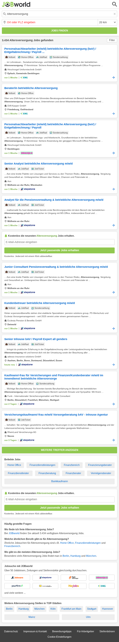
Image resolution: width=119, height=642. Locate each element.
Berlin (66, 556)
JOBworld (14, 533)
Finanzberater (73, 473)
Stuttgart (91, 608)
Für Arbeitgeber (85, 631)
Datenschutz (11, 631)
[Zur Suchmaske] (114, 4)
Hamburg (75, 556)
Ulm (88, 617)
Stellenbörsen (107, 631)
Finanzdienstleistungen (42, 465)
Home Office (14, 465)
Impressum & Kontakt (35, 631)
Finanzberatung (47, 473)
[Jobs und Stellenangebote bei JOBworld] (16, 4)
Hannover (107, 608)
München (91, 556)
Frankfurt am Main (71, 608)
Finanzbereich (72, 465)
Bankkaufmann (59, 481)
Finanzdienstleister (18, 473)
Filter (112, 40)
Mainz (32, 617)
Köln (53, 608)
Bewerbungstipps (61, 631)
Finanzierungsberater (100, 465)
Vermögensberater (101, 473)
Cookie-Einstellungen (59, 636)
